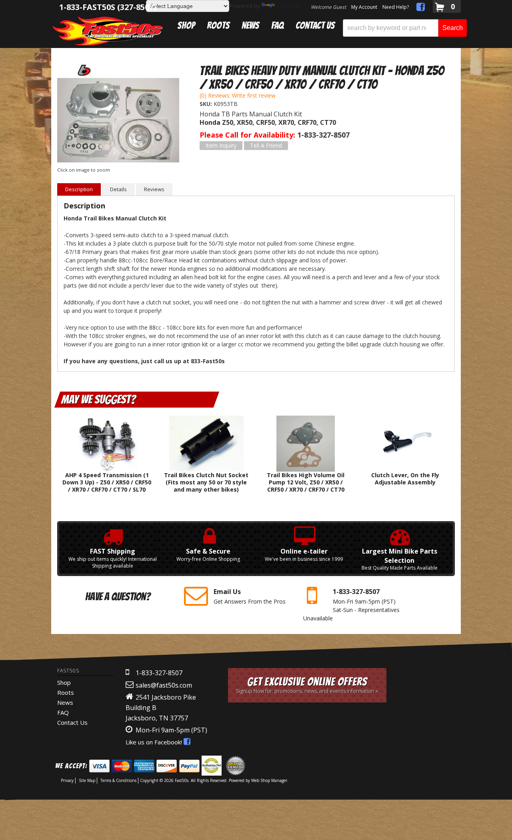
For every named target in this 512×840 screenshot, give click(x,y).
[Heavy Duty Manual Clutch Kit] (118, 121)
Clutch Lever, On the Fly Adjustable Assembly (405, 478)
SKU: (207, 104)
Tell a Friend (266, 145)
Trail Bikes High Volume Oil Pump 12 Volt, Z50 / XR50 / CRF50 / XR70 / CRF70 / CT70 (305, 482)
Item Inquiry (221, 145)
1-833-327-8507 (159, 672)
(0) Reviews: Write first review (238, 95)
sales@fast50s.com (164, 685)
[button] (405, 28)
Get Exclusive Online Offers (307, 685)
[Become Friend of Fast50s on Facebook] (420, 8)
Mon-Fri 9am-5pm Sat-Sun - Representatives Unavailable (351, 604)
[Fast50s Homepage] (107, 30)
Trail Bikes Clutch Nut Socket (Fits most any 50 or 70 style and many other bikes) (206, 482)
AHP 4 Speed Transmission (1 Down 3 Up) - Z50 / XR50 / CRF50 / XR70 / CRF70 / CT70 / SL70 (106, 482)
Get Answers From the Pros (250, 596)
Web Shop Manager (269, 780)
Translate (288, 6)
